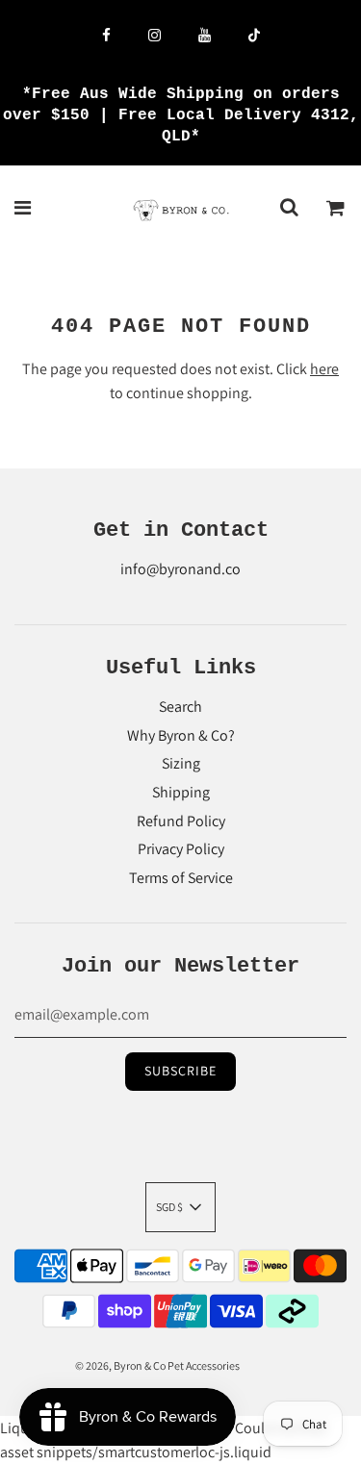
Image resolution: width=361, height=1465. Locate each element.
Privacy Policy (181, 849)
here (324, 369)
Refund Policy (181, 821)
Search (180, 706)
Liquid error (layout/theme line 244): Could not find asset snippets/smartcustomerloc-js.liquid (179, 774)
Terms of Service (181, 878)
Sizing (181, 763)
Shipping (181, 792)
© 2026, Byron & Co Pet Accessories (157, 1365)
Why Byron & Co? (181, 735)
